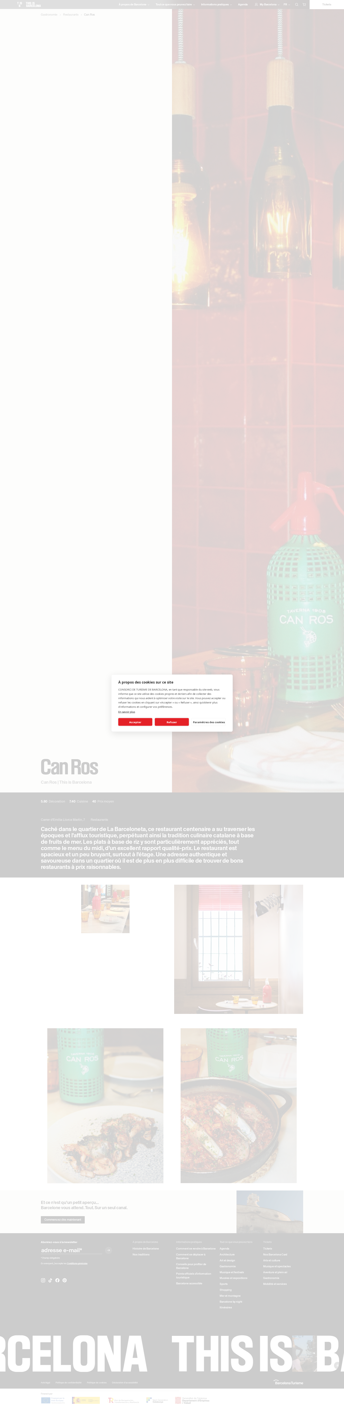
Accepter (135, 722)
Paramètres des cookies (209, 722)
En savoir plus (126, 711)
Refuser (172, 722)
